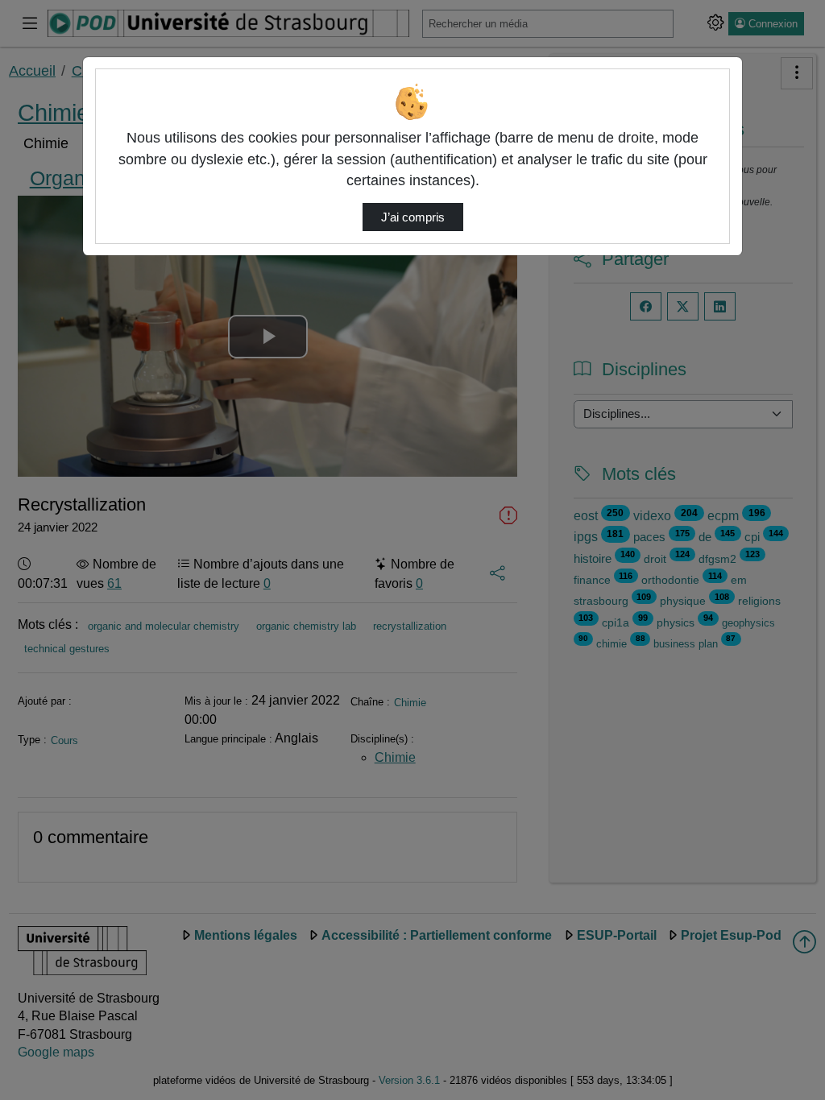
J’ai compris (413, 217)
